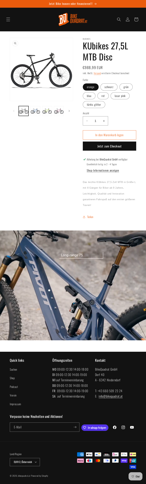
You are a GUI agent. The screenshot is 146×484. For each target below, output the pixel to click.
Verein (13, 395)
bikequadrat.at (24, 475)
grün (126, 87)
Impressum (15, 404)
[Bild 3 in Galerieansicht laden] (47, 111)
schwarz (109, 87)
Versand (97, 73)
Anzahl (86, 113)
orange (91, 87)
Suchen (13, 369)
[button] (8, 19)
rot (103, 96)
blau (89, 96)
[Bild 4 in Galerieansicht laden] (59, 111)
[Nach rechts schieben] (69, 111)
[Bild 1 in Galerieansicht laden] (23, 111)
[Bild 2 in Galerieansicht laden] (35, 111)
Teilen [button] (90, 217)
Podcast (14, 387)
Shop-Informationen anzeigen (103, 170)
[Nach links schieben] (14, 111)
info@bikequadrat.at (111, 396)
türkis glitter (94, 104)
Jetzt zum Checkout (109, 146)
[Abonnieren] (75, 427)
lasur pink (120, 96)
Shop (12, 378)
